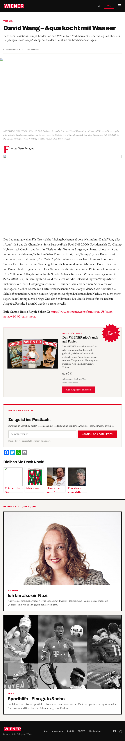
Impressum (57, 731)
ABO (108, 6)
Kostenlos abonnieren (97, 434)
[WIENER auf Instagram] (120, 731)
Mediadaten (94, 731)
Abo (46, 731)
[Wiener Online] (14, 6)
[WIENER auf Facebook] (114, 731)
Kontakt (70, 731)
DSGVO (81, 731)
